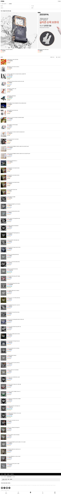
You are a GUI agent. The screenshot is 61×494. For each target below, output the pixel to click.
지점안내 (8, 474)
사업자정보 (13, 476)
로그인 (2, 474)
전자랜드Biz (12, 474)
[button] (59, 57)
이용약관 (5, 476)
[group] (19, 32)
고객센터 (5, 474)
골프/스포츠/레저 (4, 3)
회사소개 (2, 476)
